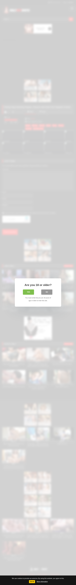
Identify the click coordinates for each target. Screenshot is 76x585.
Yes (28, 292)
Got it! (32, 581)
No (47, 292)
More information (42, 581)
